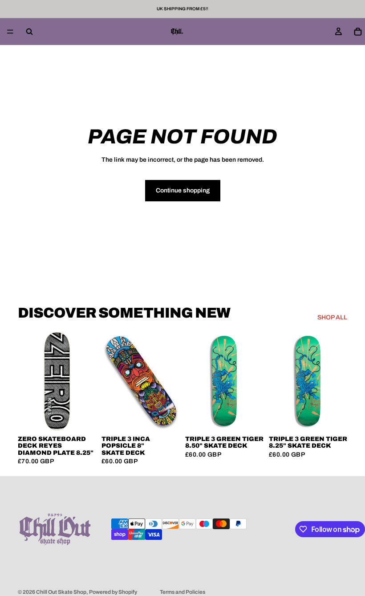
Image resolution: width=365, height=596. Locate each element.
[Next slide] (170, 381)
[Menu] (10, 31)
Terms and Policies (182, 592)
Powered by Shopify (113, 592)
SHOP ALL (332, 317)
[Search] (29, 31)
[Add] (82, 416)
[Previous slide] (111, 381)
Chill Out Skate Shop (61, 592)
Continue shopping (183, 190)
